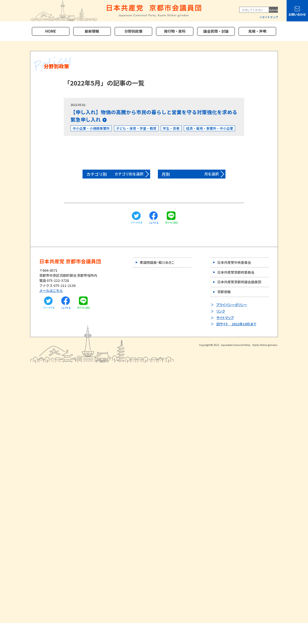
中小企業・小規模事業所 (91, 128)
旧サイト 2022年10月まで (236, 323)
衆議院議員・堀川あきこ (157, 262)
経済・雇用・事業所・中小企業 (209, 128)
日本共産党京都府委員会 (235, 272)
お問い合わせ (297, 14)
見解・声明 (257, 31)
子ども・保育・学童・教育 (136, 128)
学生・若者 (171, 128)
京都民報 (224, 291)
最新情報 (92, 31)
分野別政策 (133, 31)
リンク (220, 311)
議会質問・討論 (216, 31)
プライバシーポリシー (231, 304)
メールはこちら (51, 290)
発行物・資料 (175, 31)
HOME (50, 31)
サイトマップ (270, 17)
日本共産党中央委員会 (234, 262)
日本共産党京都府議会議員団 (239, 281)
